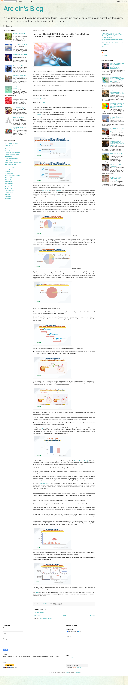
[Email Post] (51, 603)
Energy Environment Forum (12, 154)
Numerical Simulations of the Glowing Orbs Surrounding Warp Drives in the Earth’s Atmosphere (117, 105)
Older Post (91, 615)
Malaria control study (10, 168)
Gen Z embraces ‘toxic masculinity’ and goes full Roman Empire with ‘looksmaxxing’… (116, 178)
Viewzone (7, 194)
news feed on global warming (12, 175)
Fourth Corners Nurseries (11, 158)
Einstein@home (9, 151)
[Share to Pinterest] (61, 604)
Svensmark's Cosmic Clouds (20, 44)
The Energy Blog (9, 189)
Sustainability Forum (10, 185)
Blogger (78, 672)
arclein (105, 55)
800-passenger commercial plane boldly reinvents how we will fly (112, 40)
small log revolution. (107, 37)
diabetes (39, 114)
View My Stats (69, 658)
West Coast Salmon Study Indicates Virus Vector (19, 76)
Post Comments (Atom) (46, 618)
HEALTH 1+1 (38, 99)
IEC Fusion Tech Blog (10, 164)
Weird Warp (8, 196)
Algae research (9, 145)
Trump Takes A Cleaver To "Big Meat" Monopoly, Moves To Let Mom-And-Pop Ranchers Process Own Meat (112, 35)
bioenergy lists (8, 147)
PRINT (43, 102)
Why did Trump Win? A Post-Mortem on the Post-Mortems (20, 55)
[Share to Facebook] (59, 604)
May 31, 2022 (46, 190)
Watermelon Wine (17, 98)
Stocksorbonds (9, 183)
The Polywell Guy (9, 190)
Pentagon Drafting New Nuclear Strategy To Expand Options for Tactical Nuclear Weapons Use (117, 143)
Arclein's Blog (23, 8)
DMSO (103, 46)
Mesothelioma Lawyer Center (12, 170)
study (41, 428)
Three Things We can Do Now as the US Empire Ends (117, 154)
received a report (48, 201)
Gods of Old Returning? (19, 108)
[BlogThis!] (56, 604)
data (66, 112)
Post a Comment (39, 612)
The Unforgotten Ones (109, 53)
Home (64, 615)
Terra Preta (8, 187)
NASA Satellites (9, 173)
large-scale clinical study (81, 461)
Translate (78, 667)
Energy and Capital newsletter (12, 152)
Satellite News (8, 181)
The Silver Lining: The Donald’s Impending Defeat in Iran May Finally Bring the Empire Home (117, 79)
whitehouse (8, 198)
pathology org (8, 177)
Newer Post (36, 615)
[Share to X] (57, 604)
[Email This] (54, 604)
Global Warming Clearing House (13, 162)
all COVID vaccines (45, 483)
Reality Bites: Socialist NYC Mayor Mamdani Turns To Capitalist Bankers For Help (117, 92)
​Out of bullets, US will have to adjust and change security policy (117, 117)
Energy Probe (8, 156)
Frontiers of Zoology (10, 160)
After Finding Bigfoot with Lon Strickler (19, 34)
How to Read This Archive (11, 143)
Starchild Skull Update (18, 117)
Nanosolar (7, 171)
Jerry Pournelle (9, 166)
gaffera (67, 672)
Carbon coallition (9, 149)
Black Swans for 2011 (18, 66)
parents (59, 190)
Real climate (8, 179)
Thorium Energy (9, 192)
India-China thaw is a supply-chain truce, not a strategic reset (117, 130)
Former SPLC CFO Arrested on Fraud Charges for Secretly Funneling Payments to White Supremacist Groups (117, 66)
